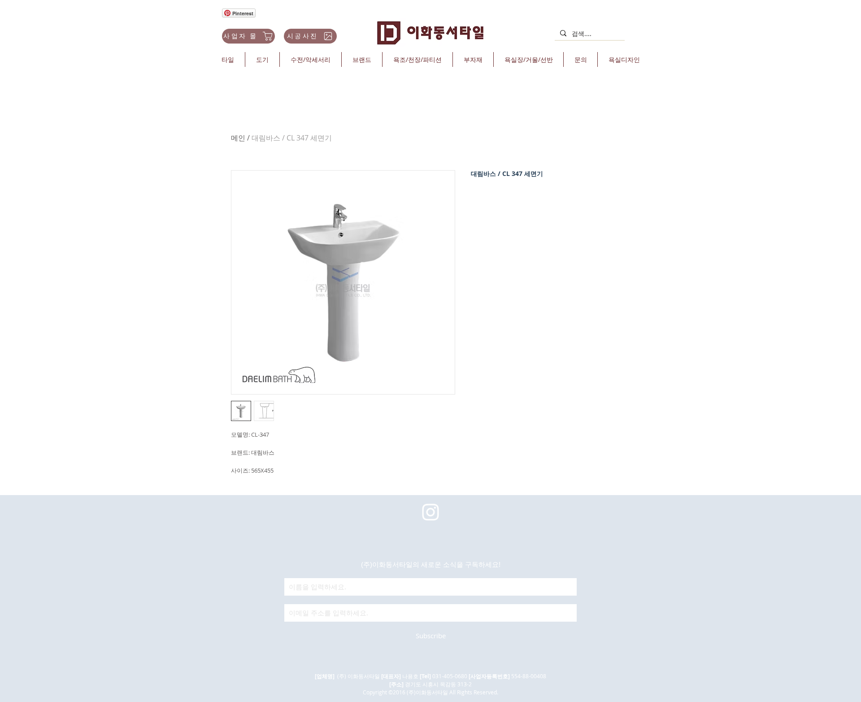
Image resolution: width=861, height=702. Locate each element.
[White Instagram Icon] (430, 512)
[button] (228, 59)
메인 (238, 138)
